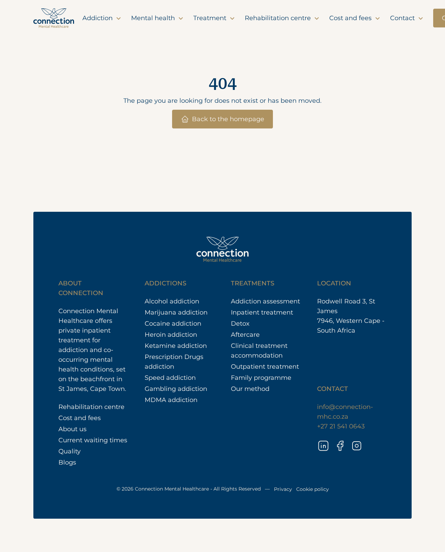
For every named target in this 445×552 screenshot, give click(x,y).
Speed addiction (170, 378)
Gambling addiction (176, 389)
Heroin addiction (171, 334)
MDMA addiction (171, 400)
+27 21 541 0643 (341, 426)
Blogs (67, 462)
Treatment (210, 18)
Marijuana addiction (176, 312)
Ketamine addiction (176, 346)
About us (72, 429)
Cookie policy (312, 489)
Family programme (261, 378)
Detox (240, 323)
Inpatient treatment (262, 312)
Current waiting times (92, 440)
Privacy (283, 489)
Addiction (98, 18)
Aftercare (245, 334)
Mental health (154, 18)
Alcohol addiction (172, 301)
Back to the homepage (228, 119)
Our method (250, 389)
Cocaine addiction (173, 323)
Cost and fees (351, 18)
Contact (403, 18)
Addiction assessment (265, 301)
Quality (69, 451)
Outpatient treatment (265, 366)
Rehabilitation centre (279, 18)
